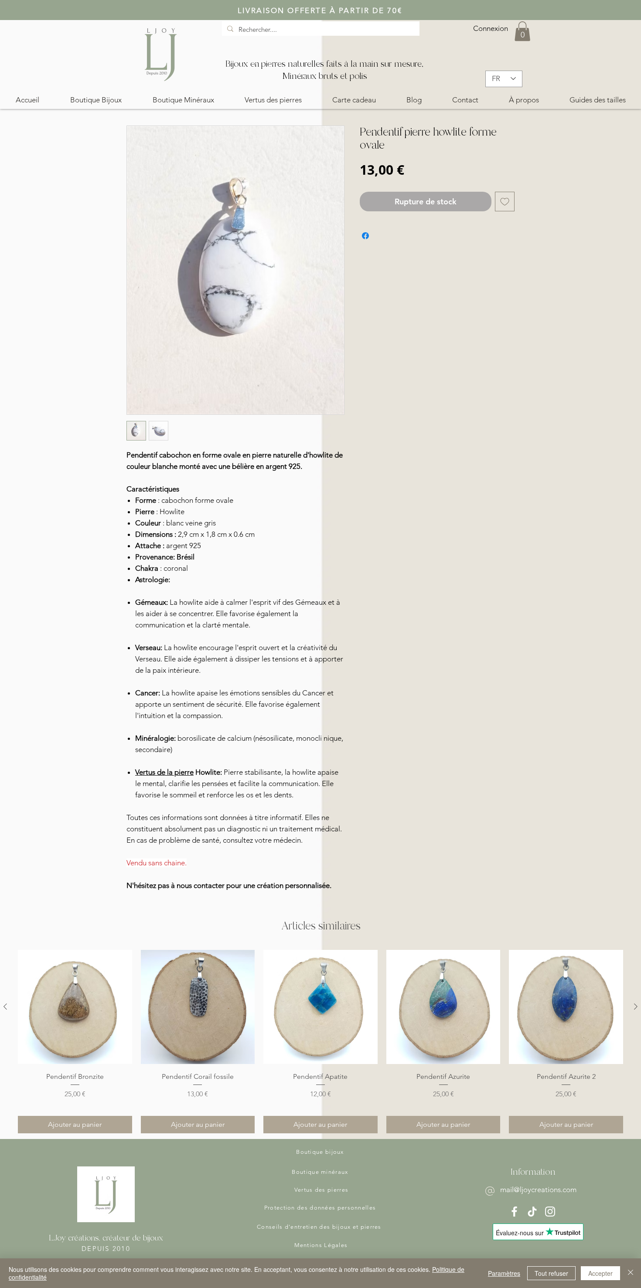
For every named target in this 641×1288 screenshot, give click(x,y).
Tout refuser (551, 1273)
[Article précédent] (5, 1006)
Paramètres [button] (504, 1273)
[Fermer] (630, 1273)
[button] (522, 31)
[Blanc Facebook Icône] (514, 1211)
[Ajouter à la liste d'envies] (505, 201)
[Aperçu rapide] (75, 1007)
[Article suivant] (636, 1006)
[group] (320, 1041)
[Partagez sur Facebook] (365, 235)
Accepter (600, 1273)
